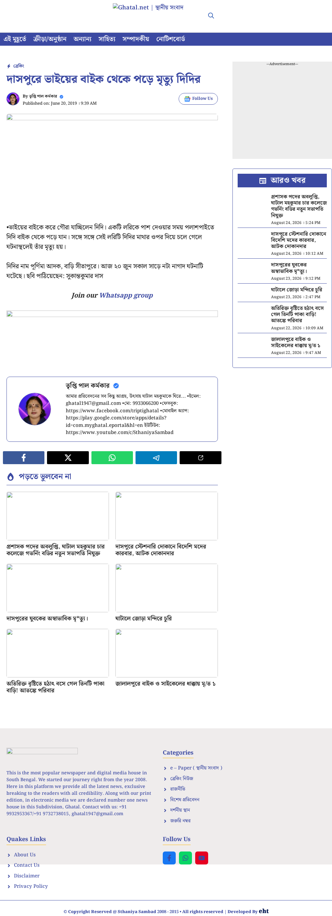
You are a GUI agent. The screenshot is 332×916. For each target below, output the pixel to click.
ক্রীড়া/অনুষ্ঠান (49, 39)
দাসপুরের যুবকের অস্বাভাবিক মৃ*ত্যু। (47, 618)
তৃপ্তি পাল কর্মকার (43, 96)
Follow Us (202, 98)
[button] (211, 16)
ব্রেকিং (18, 66)
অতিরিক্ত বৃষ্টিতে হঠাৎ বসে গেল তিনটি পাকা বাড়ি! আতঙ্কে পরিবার (55, 687)
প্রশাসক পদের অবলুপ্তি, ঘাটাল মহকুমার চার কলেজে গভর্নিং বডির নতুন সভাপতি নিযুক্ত (55, 550)
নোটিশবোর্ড (170, 39)
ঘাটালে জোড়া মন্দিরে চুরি (143, 618)
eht (264, 911)
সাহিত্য (107, 39)
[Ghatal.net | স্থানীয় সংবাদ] (154, 16)
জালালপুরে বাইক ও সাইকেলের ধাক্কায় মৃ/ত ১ (165, 683)
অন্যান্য (82, 39)
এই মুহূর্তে (15, 39)
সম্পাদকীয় (136, 39)
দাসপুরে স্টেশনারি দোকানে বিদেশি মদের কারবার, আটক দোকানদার (160, 550)
